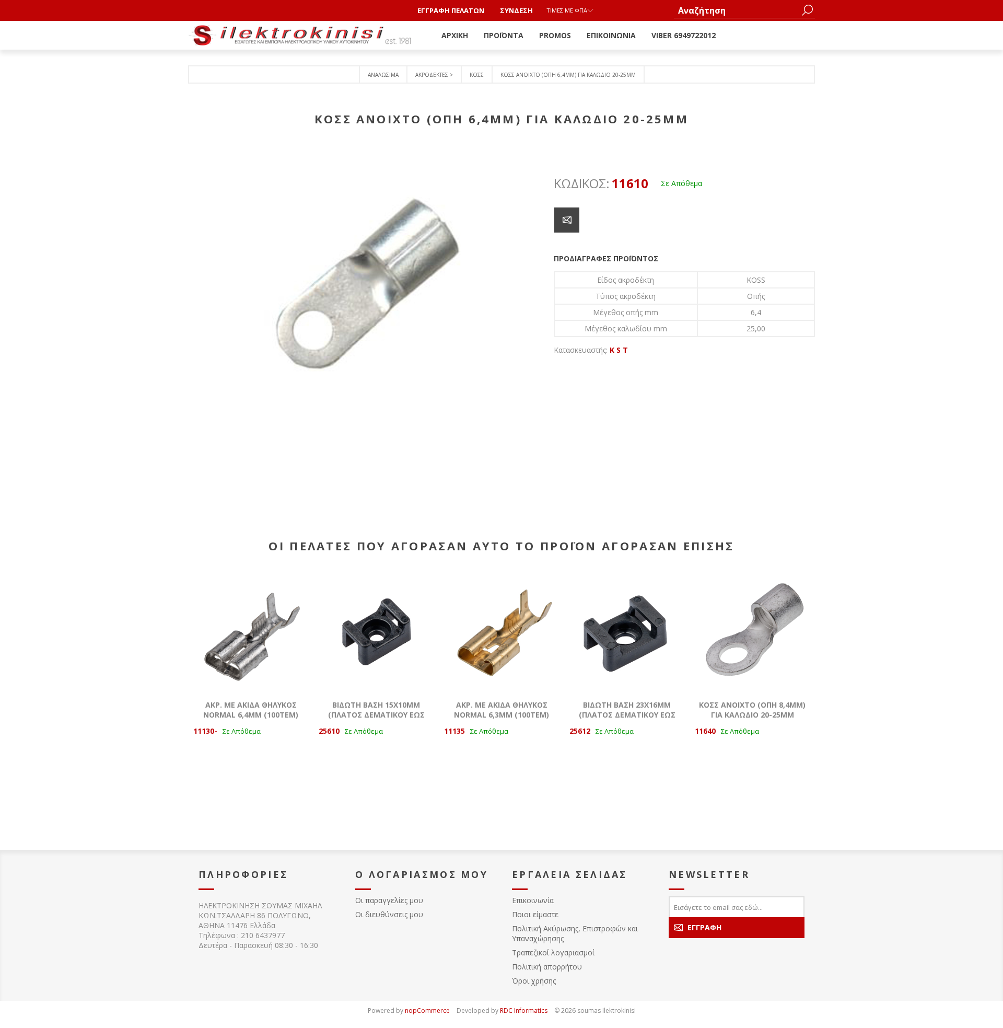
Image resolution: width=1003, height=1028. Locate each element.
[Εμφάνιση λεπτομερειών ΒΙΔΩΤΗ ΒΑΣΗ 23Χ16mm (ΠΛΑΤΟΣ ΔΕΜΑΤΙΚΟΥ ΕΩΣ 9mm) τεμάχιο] (626, 631)
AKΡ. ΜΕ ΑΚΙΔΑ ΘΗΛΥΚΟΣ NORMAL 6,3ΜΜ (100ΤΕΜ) (501, 710)
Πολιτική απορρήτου (547, 967)
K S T (619, 350)
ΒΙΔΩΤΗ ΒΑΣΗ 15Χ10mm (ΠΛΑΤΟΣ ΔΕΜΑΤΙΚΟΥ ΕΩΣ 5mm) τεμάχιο (376, 715)
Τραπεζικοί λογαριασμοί (553, 952)
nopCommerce (427, 1010)
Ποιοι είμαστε (535, 914)
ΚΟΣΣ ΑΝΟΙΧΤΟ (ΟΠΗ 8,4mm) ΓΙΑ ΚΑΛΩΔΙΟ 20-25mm (752, 710)
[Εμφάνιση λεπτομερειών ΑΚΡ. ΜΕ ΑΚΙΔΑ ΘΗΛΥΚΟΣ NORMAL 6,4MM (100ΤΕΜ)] (250, 631)
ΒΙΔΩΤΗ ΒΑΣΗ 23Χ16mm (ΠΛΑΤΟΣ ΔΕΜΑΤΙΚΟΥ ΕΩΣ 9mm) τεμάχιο (627, 715)
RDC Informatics (523, 1010)
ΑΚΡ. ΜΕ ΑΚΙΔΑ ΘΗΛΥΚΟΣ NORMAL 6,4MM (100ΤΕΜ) (250, 710)
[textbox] (736, 10)
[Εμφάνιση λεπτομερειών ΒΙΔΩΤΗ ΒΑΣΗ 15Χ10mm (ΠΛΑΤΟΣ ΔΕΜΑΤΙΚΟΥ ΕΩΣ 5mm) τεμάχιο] (376, 631)
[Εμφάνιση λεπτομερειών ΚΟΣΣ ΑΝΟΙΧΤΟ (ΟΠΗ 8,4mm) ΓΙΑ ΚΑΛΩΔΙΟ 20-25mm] (752, 631)
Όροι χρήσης (534, 981)
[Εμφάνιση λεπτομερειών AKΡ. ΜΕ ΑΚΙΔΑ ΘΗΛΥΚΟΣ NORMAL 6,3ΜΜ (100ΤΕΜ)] (501, 631)
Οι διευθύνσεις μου (389, 914)
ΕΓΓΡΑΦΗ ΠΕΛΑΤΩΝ (450, 10)
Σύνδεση (516, 10)
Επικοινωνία (533, 900)
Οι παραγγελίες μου (389, 900)
